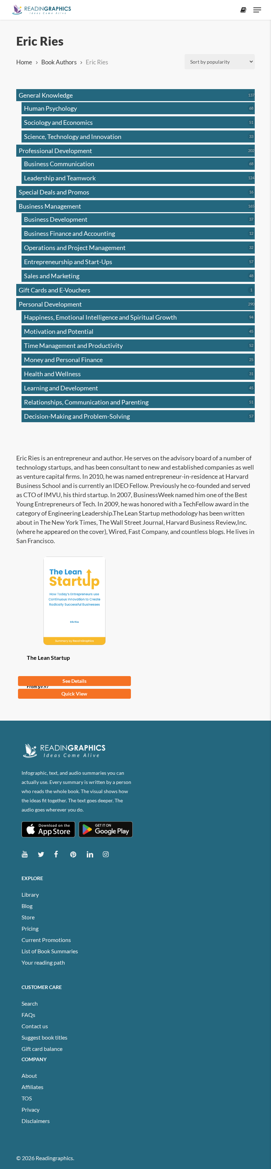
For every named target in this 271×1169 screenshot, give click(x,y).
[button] (257, 9)
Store (28, 917)
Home (24, 62)
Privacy (31, 1109)
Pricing (30, 928)
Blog (27, 905)
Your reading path (43, 962)
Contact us (35, 1026)
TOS (27, 1098)
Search (30, 1003)
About (29, 1075)
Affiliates (32, 1086)
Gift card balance (42, 1048)
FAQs (28, 1014)
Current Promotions (46, 939)
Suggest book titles (44, 1037)
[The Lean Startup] (74, 601)
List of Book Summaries (50, 951)
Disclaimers (36, 1120)
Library (30, 894)
